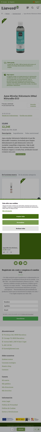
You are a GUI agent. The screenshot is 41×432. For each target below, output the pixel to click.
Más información (7, 211)
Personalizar (20, 222)
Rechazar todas (20, 228)
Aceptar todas (20, 216)
